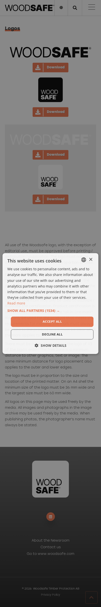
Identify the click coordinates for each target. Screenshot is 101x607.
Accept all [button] (52, 321)
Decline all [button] (52, 334)
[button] (50, 310)
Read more (16, 303)
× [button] (90, 259)
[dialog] (50, 303)
